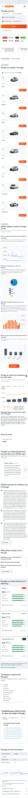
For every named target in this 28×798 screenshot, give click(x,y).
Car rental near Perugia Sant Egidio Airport (13, 736)
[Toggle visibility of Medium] (11, 293)
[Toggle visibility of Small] (11, 289)
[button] (2, 6)
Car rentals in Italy (4, 773)
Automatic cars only (7, 30)
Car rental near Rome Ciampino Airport (12, 738)
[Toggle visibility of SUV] (11, 291)
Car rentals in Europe (17, 772)
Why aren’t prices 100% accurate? (10, 794)
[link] (14, 366)
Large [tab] (14, 386)
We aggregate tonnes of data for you (11, 791)
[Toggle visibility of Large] (11, 297)
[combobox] (5, 13)
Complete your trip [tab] (14, 717)
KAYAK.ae (6, 772)
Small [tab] (3, 386)
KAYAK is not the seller (7, 788)
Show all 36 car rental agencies (8, 667)
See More (6, 475)
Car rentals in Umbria (14, 773)
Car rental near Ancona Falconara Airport (13, 734)
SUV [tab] (19, 386)
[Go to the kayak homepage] (9, 6)
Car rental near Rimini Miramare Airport (12, 732)
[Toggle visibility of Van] (11, 295)
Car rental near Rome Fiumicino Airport (12, 728)
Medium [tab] (9, 386)
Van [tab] (24, 386)
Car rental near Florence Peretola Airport (13, 730)
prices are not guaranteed (7, 784)
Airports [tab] (5, 717)
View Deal (22, 90)
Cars (11, 772)
